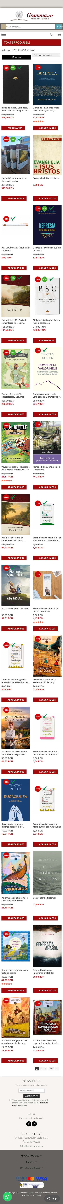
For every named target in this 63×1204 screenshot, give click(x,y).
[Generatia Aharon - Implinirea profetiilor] (47, 946)
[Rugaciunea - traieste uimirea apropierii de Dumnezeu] (15, 800)
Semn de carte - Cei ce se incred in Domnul (45, 610)
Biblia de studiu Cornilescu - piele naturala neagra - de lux (15, 109)
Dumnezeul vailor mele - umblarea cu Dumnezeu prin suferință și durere (47, 395)
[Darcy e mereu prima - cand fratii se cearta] (15, 946)
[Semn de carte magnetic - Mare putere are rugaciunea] (47, 799)
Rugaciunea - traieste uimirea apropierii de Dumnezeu (12, 825)
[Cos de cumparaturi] (59, 35)
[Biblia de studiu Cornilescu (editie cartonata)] (47, 296)
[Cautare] (58, 26)
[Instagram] (34, 1123)
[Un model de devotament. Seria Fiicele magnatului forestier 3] (15, 728)
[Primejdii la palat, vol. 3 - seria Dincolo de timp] (47, 656)
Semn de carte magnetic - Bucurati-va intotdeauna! (45, 753)
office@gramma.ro (33, 1145)
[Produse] (4, 35)
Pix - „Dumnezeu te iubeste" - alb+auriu (15, 249)
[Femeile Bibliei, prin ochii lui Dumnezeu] (47, 442)
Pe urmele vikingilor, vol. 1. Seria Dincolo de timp (14, 899)
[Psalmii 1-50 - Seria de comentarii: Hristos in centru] (15, 514)
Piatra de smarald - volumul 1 (15, 610)
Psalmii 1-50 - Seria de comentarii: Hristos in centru (12, 539)
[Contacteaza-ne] (51, 35)
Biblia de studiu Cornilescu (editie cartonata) (46, 321)
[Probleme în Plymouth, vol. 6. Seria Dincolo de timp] (15, 1017)
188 (51, 1068)
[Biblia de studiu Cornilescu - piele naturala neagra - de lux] (15, 85)
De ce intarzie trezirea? (44, 897)
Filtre (17, 57)
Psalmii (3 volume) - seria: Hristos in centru (14, 179)
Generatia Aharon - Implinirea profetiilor (43, 971)
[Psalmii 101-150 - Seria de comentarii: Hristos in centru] (15, 296)
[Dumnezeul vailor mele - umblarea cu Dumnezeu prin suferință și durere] (47, 369)
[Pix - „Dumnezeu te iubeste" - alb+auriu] (15, 225)
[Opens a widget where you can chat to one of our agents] (52, 1199)
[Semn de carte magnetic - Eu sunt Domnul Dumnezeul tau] (47, 514)
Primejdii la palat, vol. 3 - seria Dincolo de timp (45, 681)
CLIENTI (30, 1161)
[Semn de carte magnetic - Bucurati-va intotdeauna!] (47, 727)
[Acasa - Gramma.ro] (31, 16)
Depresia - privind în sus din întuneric (47, 249)
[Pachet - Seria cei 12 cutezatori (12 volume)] (15, 369)
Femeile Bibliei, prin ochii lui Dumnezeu (47, 468)
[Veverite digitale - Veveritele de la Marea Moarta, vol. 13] (15, 442)
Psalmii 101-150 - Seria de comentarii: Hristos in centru (14, 322)
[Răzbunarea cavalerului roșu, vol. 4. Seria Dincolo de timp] (47, 1017)
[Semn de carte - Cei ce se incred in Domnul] (47, 585)
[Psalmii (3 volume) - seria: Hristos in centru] (15, 155)
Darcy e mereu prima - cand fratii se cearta (15, 971)
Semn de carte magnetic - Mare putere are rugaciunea (47, 825)
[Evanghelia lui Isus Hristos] (47, 155)
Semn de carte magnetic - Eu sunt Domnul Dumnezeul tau (47, 539)
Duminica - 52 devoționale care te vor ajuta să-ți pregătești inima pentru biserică (46, 109)
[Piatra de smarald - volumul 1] (15, 585)
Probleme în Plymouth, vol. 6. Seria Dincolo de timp (15, 1042)
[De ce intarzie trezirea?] (47, 873)
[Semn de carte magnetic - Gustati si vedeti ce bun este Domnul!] (15, 656)
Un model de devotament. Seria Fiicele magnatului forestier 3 (14, 753)
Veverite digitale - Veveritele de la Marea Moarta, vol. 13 (15, 468)
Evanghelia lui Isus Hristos (46, 178)
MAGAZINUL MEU (30, 1155)
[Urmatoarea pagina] (57, 1068)
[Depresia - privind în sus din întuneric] (47, 225)
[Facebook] (28, 1123)
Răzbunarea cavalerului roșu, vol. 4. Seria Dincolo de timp (47, 1042)
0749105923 (33, 1141)
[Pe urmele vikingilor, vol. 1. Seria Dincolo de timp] (15, 873)
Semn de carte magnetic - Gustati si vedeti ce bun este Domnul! (15, 681)
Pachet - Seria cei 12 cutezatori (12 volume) (12, 395)
